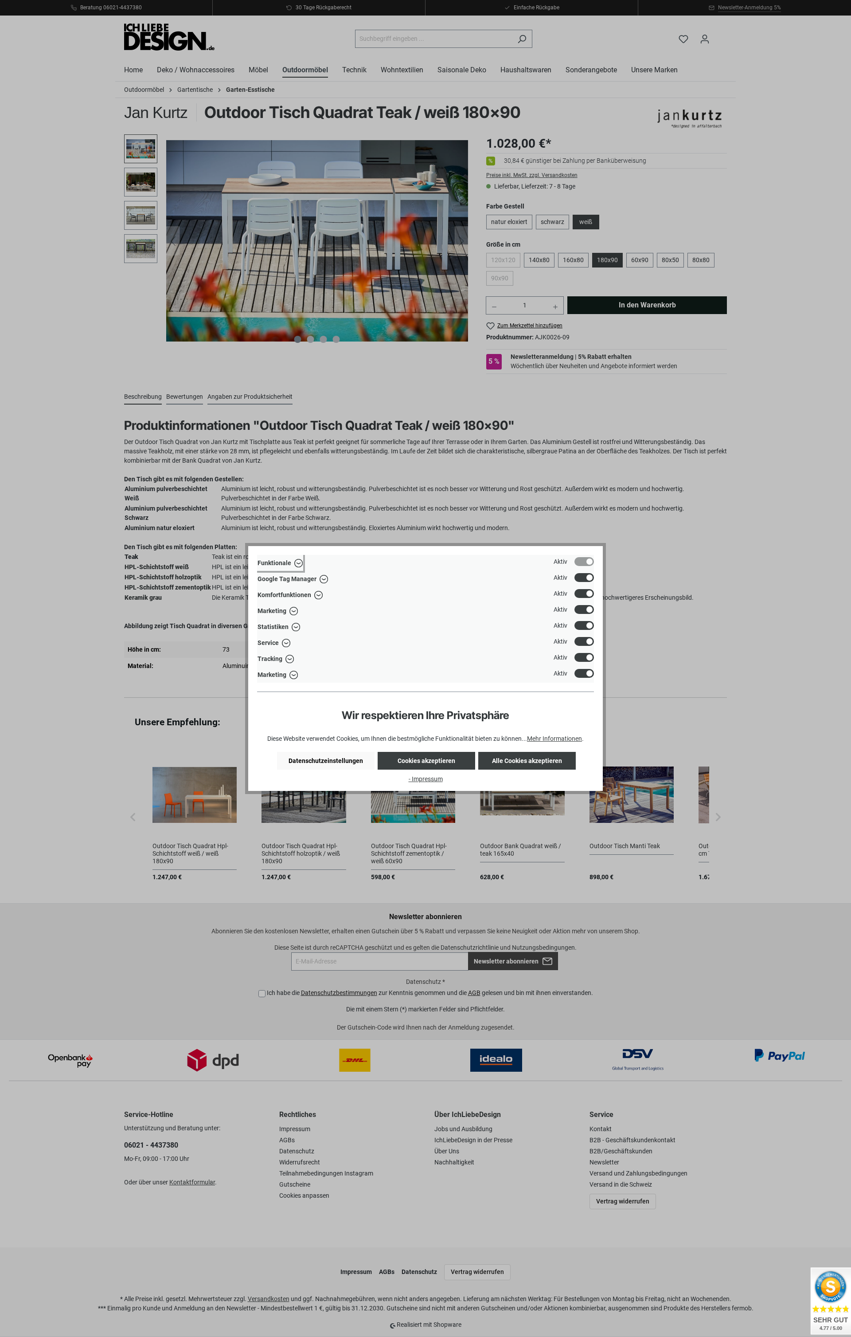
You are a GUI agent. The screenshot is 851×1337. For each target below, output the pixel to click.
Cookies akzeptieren (426, 760)
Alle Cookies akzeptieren (527, 760)
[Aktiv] (584, 561)
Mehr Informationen (554, 738)
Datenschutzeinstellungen (326, 760)
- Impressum (426, 779)
